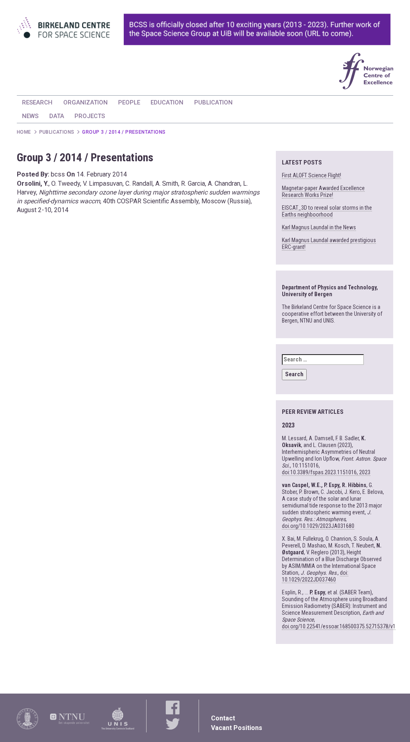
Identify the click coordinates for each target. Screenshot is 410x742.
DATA (56, 116)
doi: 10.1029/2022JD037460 (315, 576)
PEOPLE (129, 102)
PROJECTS (89, 116)
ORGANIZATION (85, 102)
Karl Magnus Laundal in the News (319, 227)
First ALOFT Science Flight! (311, 175)
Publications (56, 132)
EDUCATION (167, 102)
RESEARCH (37, 102)
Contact (223, 718)
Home (24, 132)
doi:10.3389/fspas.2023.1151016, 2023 (326, 472)
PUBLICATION (213, 102)
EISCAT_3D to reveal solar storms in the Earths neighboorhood (327, 211)
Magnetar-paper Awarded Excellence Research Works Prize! (323, 191)
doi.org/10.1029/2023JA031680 (318, 526)
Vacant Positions (236, 728)
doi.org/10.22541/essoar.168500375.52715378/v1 (339, 626)
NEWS (30, 116)
